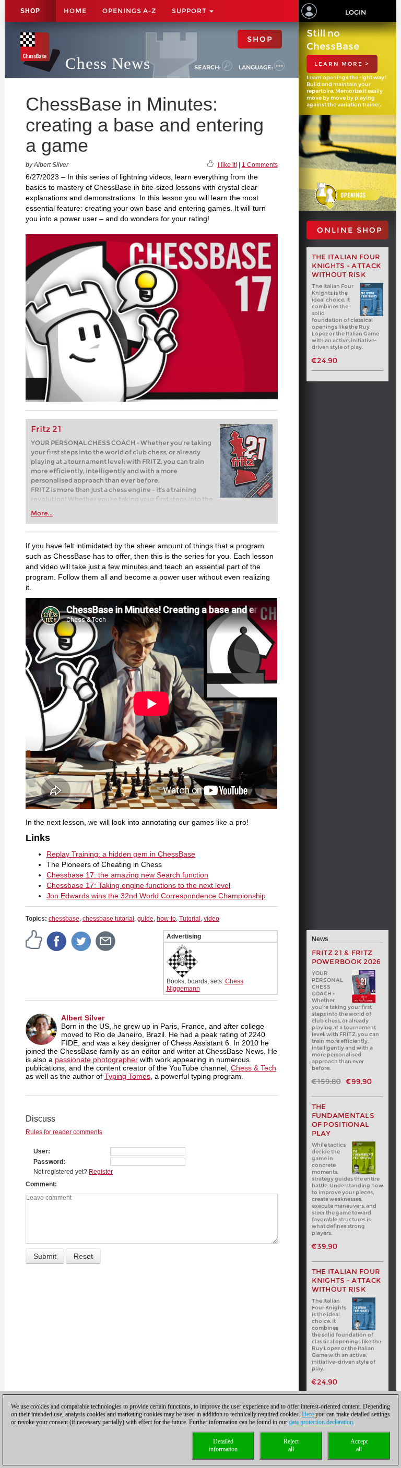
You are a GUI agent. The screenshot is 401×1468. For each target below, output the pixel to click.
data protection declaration (321, 1422)
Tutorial (189, 918)
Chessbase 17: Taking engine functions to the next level (138, 885)
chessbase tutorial (108, 918)
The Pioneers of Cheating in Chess (104, 864)
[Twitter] (81, 940)
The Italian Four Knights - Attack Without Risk (347, 265)
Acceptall (359, 1445)
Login (355, 12)
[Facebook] (56, 940)
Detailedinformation (223, 1445)
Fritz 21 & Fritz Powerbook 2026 (346, 957)
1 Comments (260, 165)
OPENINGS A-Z (129, 11)
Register (101, 1171)
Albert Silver (82, 1018)
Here (308, 1414)
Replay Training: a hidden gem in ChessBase (120, 854)
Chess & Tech (253, 1068)
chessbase (64, 918)
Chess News (107, 63)
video (211, 918)
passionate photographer (96, 1059)
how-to (166, 918)
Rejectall (291, 1445)
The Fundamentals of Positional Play (343, 1120)
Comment (40, 1184)
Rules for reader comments (64, 1132)
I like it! (227, 165)
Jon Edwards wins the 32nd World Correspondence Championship (156, 896)
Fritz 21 (46, 429)
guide (145, 918)
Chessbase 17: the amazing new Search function (127, 875)
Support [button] (190, 11)
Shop (30, 11)
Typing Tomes (127, 1076)
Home (75, 11)
